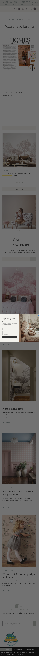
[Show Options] (16, 329)
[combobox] (9, 329)
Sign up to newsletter (9, 337)
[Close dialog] (38, 315)
